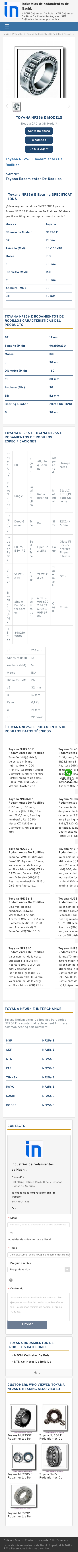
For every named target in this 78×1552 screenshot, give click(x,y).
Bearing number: (17, 404)
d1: (7, 280)
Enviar (27, 1324)
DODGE (11, 1105)
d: (7, 264)
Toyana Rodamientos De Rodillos (44, 34)
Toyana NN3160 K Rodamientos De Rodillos (26, 801)
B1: (8, 296)
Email (13, 1218)
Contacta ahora (39, 131)
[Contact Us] (68, 776)
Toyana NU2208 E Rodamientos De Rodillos (26, 751)
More (37, 1373)
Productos (18, 34)
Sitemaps (63, 1540)
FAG (9, 1068)
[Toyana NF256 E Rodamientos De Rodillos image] (39, 74)
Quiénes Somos (13, 1540)
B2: (8, 240)
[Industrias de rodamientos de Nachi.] (12, 9)
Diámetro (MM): (17, 272)
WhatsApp (39, 140)
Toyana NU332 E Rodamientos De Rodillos (26, 850)
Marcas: (11, 224)
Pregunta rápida (20, 1263)
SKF (9, 1050)
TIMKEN (12, 1078)
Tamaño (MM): (16, 248)
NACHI (10, 1096)
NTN (9, 1059)
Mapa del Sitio (47, 1540)
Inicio (6, 34)
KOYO (10, 1087)
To (11, 1233)
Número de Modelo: (19, 232)
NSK (9, 1041)
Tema (12, 1248)
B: (6, 412)
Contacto (30, 1540)
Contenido (15, 1289)
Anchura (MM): (16, 288)
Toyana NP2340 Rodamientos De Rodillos (26, 950)
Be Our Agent (39, 149)
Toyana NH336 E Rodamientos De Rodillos (26, 900)
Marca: (10, 256)
